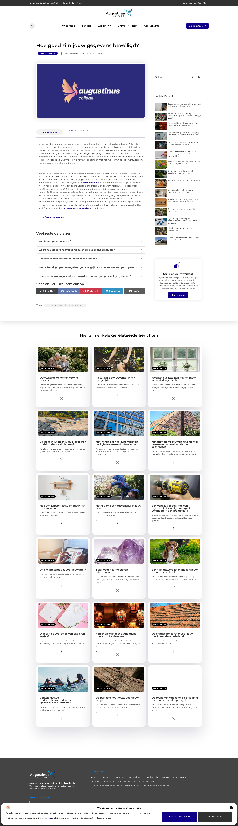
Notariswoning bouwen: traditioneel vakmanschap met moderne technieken (175, 444)
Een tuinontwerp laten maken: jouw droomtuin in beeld (175, 571)
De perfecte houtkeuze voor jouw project (117, 699)
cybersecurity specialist (76, 208)
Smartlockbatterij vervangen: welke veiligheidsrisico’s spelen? (184, 124)
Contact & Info (151, 26)
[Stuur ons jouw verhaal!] (178, 265)
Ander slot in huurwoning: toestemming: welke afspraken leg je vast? (184, 115)
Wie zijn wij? (104, 26)
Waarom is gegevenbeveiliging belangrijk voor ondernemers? (91, 249)
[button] (231, 808)
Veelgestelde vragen (78, 131)
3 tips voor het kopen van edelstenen (112, 571)
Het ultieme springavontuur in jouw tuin (118, 507)
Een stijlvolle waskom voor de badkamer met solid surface (181, 191)
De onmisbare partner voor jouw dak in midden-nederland (173, 635)
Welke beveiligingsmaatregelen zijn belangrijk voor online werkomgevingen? (91, 267)
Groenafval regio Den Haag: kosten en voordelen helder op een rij (183, 239)
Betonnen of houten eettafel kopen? (184, 180)
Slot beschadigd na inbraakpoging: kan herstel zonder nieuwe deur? (184, 133)
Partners (86, 26)
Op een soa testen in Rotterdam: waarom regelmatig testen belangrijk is (182, 154)
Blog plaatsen (179, 777)
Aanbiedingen (47, 53)
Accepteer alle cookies (179, 817)
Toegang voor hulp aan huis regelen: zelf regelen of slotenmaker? (184, 105)
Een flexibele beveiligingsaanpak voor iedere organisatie (183, 143)
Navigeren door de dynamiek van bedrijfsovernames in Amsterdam (117, 443)
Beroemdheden (135, 777)
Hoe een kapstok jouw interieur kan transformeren (62, 507)
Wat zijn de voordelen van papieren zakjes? (62, 635)
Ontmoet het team (127, 26)
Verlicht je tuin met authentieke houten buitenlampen (116, 635)
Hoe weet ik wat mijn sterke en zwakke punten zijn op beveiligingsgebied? (91, 276)
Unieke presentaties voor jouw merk (63, 569)
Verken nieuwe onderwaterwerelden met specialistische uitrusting (56, 700)
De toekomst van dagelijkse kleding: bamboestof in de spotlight (175, 699)
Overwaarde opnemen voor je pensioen (181, 210)
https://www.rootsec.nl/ (51, 217)
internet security (90, 182)
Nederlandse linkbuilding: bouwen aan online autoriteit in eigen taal (123, 781)
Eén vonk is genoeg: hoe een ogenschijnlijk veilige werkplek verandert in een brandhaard (171, 508)
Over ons (95, 777)
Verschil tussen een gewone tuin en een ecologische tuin (184, 162)
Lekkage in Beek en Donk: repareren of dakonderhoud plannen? (63, 443)
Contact (165, 777)
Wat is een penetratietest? (91, 241)
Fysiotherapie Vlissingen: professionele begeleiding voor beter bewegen (184, 220)
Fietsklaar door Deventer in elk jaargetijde (182, 229)
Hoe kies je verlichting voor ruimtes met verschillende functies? (184, 200)
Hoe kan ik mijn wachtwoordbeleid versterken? (91, 258)
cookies (48, 818)
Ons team (107, 777)
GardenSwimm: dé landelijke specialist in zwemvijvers (181, 172)
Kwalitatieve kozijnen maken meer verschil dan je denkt (174, 379)
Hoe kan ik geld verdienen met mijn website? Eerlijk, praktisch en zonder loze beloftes (130, 785)
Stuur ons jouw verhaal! (178, 273)
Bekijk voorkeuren (215, 817)
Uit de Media (68, 26)
